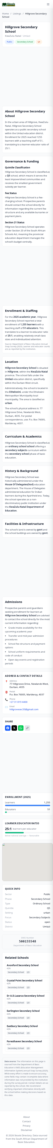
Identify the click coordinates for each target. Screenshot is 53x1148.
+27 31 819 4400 (18, 701)
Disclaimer (26, 1130)
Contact (26, 1121)
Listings (17, 13)
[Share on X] (14, 728)
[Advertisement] (26, 76)
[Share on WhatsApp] (21, 728)
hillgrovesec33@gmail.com (24, 709)
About (26, 1116)
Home (5, 13)
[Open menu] (48, 4)
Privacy (26, 1125)
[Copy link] (27, 728)
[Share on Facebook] (7, 728)
